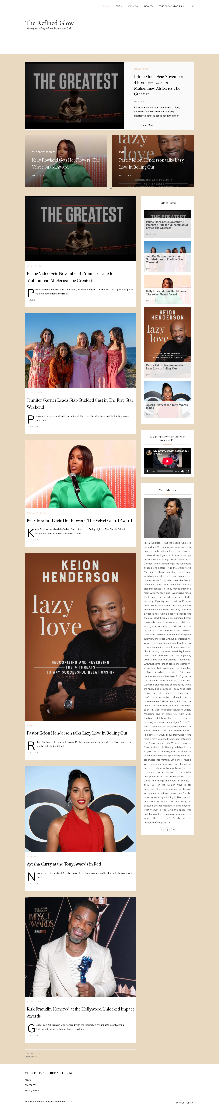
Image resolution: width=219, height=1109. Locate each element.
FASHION (133, 6)
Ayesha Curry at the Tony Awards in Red (64, 864)
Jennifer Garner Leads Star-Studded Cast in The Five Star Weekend (164, 259)
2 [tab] (111, 189)
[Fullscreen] (187, 471)
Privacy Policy (32, 1090)
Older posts (31, 1056)
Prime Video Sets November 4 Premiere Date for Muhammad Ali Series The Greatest (167, 225)
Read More (147, 124)
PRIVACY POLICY (184, 1102)
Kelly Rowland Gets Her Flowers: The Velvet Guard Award (79, 520)
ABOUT (29, 1079)
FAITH (118, 6)
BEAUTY (148, 6)
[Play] (147, 471)
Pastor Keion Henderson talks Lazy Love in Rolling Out (77, 733)
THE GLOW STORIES (170, 6)
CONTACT (30, 1085)
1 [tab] (108, 189)
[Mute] (182, 471)
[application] (167, 461)
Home (106, 6)
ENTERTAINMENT (142, 69)
